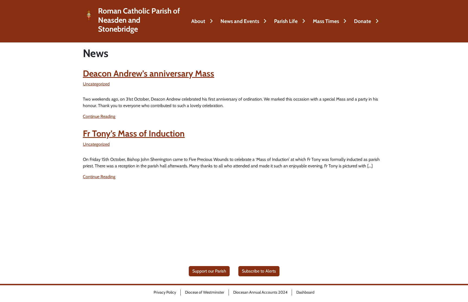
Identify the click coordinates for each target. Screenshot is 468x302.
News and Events (239, 21)
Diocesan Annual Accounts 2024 (260, 292)
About (198, 21)
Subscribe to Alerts (259, 271)
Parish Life (286, 21)
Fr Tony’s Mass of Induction (134, 133)
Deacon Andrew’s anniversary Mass (148, 73)
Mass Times (326, 21)
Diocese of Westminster (204, 292)
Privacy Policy (165, 292)
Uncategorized (96, 84)
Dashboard (305, 292)
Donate (362, 21)
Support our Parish (209, 271)
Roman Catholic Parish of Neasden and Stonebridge (139, 20)
